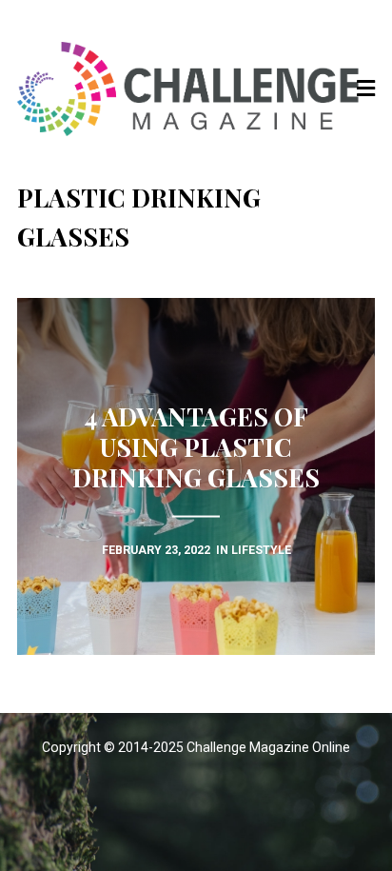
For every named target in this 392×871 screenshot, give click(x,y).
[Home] (196, 89)
